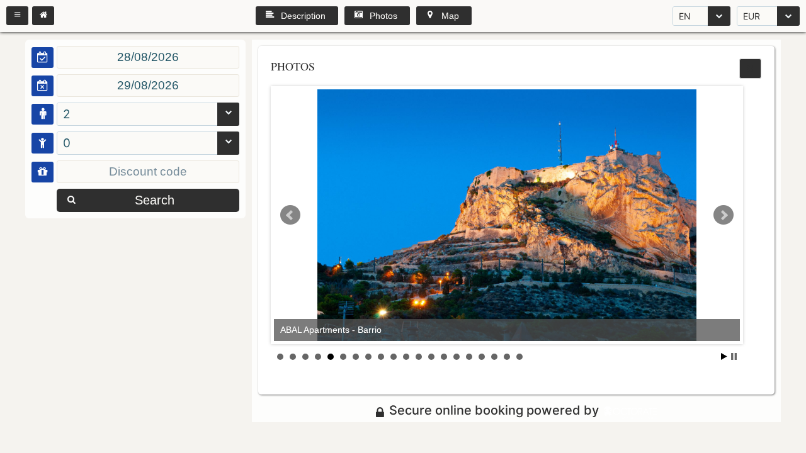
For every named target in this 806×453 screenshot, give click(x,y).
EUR (751, 16)
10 (393, 357)
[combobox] (701, 16)
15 (456, 357)
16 (469, 357)
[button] (17, 15)
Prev (290, 215)
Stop (734, 356)
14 (444, 357)
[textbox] (148, 57)
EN (685, 16)
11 (406, 357)
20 (519, 357)
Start (724, 356)
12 (419, 357)
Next (723, 215)
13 (431, 357)
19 (507, 357)
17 (482, 357)
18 (494, 357)
